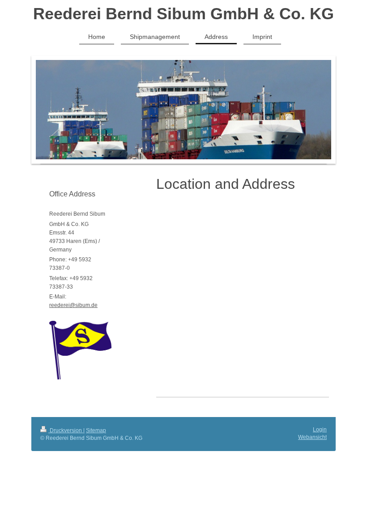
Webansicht (312, 437)
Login (320, 429)
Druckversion (65, 430)
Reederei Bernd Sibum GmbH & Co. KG (183, 13)
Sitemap (96, 430)
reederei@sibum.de (73, 305)
